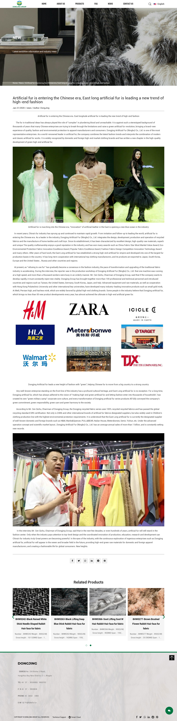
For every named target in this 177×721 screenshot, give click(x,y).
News (110, 4)
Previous (13, 616)
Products (79, 4)
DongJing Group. (31, 717)
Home (44, 4)
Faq (96, 4)
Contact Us (128, 4)
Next (164, 616)
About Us (61, 4)
